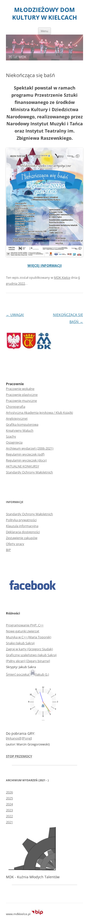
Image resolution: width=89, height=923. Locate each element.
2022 (9, 816)
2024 (9, 804)
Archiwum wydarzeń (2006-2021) (29, 448)
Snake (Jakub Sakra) (20, 643)
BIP (8, 550)
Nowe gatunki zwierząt (22, 631)
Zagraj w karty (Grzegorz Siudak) (29, 649)
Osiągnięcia (14, 442)
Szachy (11, 436)
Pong (27, 738)
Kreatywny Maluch (19, 430)
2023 (9, 810)
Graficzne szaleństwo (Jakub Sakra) (31, 655)
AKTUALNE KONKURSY (22, 466)
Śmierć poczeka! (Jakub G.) (27, 674)
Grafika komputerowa (22, 424)
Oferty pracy (15, 544)
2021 (9, 822)
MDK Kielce (62, 277)
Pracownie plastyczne (22, 394)
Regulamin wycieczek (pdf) (25, 454)
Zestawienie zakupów (21, 538)
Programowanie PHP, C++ (25, 625)
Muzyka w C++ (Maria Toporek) (28, 637)
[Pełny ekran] (16, 661)
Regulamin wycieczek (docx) (26, 460)
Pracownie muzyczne (21, 400)
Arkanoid (13, 738)
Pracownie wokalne (20, 388)
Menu (44, 31)
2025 (9, 798)
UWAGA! (15, 314)
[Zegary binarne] (38, 661)
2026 (9, 792)
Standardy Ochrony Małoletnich (29, 472)
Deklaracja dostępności (23, 532)
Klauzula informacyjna (22, 526)
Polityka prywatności (21, 520)
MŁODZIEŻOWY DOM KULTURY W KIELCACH (44, 13)
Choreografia (15, 406)
